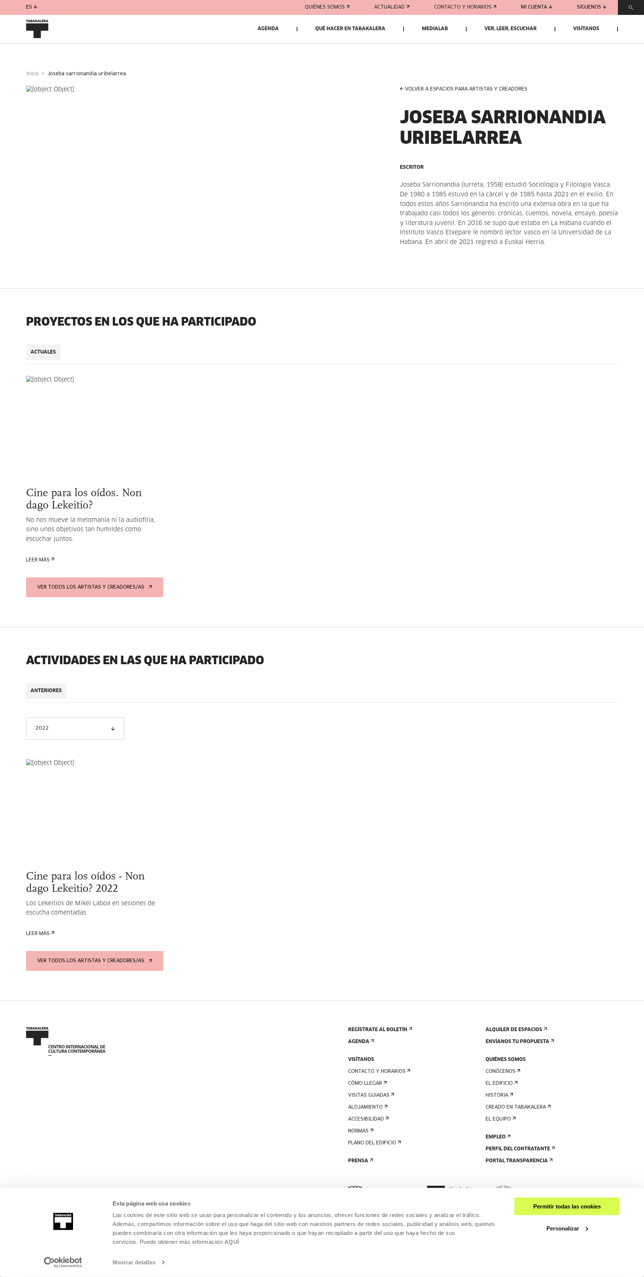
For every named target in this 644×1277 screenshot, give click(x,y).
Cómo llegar (365, 1083)
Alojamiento (365, 1107)
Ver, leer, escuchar (510, 28)
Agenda (268, 28)
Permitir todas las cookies (567, 1206)
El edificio (499, 1083)
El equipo (498, 1119)
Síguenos (589, 7)
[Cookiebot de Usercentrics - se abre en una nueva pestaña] (63, 1262)
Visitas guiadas (368, 1095)
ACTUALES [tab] (43, 352)
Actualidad (389, 7)
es (29, 7)
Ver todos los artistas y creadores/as (90, 587)
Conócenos (500, 1071)
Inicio (32, 74)
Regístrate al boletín (377, 1029)
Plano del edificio (372, 1143)
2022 (42, 728)
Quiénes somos (325, 7)
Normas (358, 1131)
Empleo (496, 1137)
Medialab (435, 28)
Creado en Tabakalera (516, 1107)
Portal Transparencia (517, 1161)
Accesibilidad (366, 1119)
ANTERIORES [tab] (46, 690)
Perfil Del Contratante (518, 1149)
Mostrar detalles (134, 1262)
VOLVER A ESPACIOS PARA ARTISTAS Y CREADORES (466, 89)
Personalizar (562, 1228)
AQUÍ (231, 1242)
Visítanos (586, 28)
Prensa (358, 1161)
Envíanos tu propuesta (517, 1041)
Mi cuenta (534, 7)
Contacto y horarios (463, 7)
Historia (497, 1095)
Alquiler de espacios (514, 1029)
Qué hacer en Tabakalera (350, 28)
